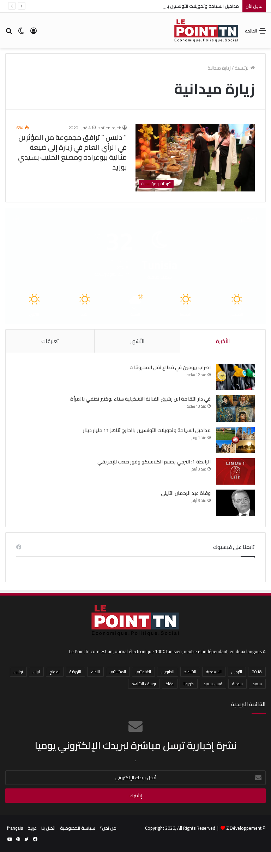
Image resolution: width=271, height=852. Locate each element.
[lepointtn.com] (206, 30)
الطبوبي (167, 672)
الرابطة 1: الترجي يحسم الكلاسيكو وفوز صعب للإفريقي (154, 461)
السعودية (214, 672)
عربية (32, 828)
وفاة (170, 684)
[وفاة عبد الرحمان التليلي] (235, 503)
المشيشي (118, 672)
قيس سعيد (213, 684)
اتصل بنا (48, 828)
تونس (18, 672)
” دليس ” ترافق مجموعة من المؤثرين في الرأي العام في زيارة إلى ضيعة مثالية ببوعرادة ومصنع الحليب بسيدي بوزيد (72, 152)
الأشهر (137, 341)
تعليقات (50, 341)
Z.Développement (243, 828)
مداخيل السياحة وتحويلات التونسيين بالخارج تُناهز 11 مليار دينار (180, 6)
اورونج (55, 672)
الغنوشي (143, 672)
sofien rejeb (109, 128)
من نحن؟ (108, 828)
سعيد (257, 684)
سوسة (237, 684)
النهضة (75, 672)
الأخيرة (223, 341)
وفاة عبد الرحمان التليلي (186, 493)
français (15, 828)
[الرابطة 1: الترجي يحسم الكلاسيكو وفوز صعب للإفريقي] (235, 471)
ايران (36, 672)
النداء (95, 672)
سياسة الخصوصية (77, 828)
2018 (257, 672)
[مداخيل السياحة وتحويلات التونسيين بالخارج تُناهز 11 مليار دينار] (235, 440)
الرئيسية (243, 68)
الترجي (236, 672)
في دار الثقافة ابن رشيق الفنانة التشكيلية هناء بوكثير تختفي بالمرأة (140, 398)
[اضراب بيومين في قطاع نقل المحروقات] (235, 377)
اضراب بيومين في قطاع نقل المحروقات (170, 367)
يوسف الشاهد (144, 684)
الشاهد (190, 672)
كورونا (188, 684)
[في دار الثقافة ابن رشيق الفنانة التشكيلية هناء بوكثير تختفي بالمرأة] (235, 408)
